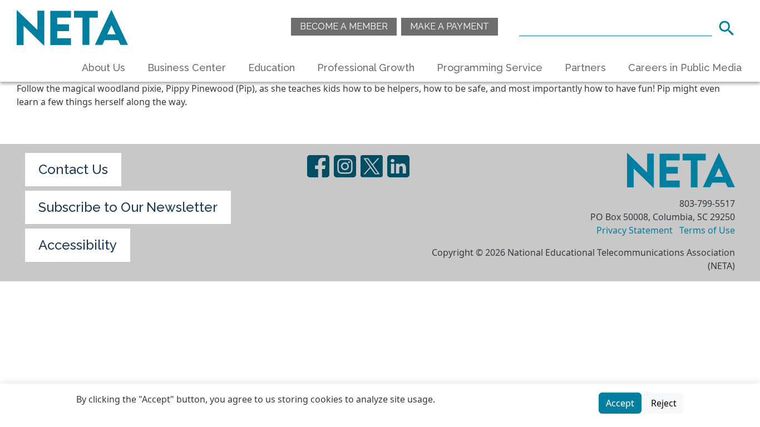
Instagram (345, 166)
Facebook (318, 166)
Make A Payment (449, 26)
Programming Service (489, 67)
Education (271, 67)
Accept (620, 403)
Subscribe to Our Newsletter (128, 207)
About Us (103, 67)
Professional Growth (365, 67)
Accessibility (77, 245)
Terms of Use (707, 230)
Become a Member (344, 26)
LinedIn (398, 166)
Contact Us (73, 169)
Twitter (372, 166)
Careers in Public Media (685, 67)
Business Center (186, 67)
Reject (664, 403)
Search (730, 26)
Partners (585, 67)
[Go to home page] (72, 26)
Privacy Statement (634, 230)
